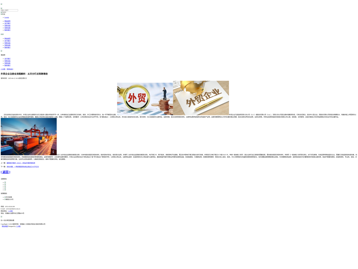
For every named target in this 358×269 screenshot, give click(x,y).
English (6, 17)
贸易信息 (7, 28)
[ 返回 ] (5, 172)
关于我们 (7, 23)
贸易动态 (7, 25)
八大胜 (3, 69)
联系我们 (7, 30)
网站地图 (5, 226)
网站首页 (7, 21)
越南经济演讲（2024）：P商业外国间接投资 (21, 163)
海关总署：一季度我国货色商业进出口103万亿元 (23, 166)
